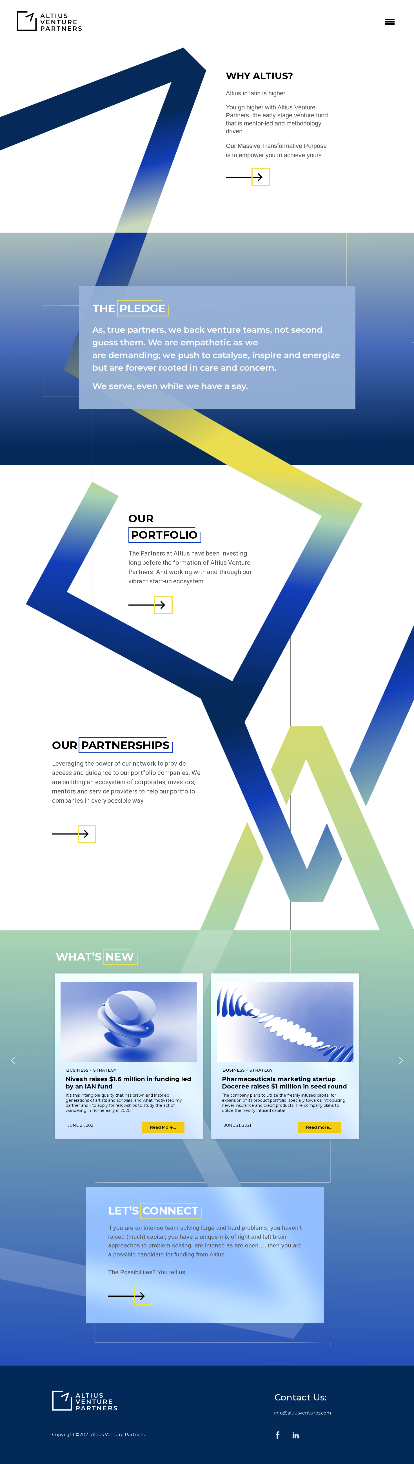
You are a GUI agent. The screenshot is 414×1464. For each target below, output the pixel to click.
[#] (244, 177)
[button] (12, 1060)
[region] (207, 1060)
